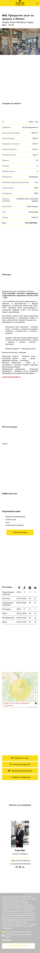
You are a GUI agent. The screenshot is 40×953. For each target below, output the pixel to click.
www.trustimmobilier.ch (11, 377)
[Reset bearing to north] (35, 698)
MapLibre (6, 703)
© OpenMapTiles (23, 703)
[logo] (20, 3)
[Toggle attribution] (36, 703)
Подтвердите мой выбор (18, 946)
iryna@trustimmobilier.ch (21, 864)
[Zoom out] (35, 695)
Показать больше (20, 532)
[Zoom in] (35, 692)
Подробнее (6, 940)
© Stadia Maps (14, 703)
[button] (2, 41)
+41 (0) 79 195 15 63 (20, 861)
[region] (20, 690)
